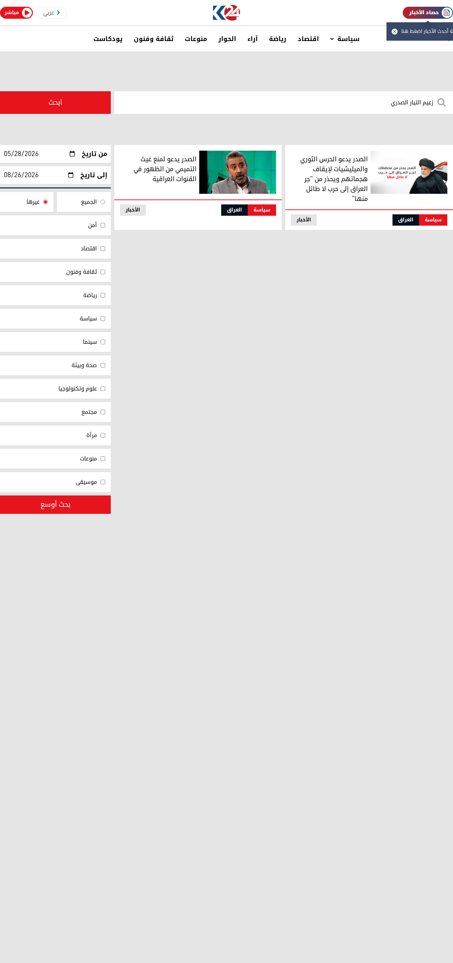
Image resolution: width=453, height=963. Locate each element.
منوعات (196, 39)
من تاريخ (94, 154)
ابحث (55, 102)
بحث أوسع (55, 504)
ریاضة (277, 39)
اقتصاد (308, 39)
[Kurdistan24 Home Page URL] (226, 13)
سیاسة (348, 39)
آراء (252, 39)
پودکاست (107, 39)
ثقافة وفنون (153, 39)
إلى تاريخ (93, 175)
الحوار (227, 39)
